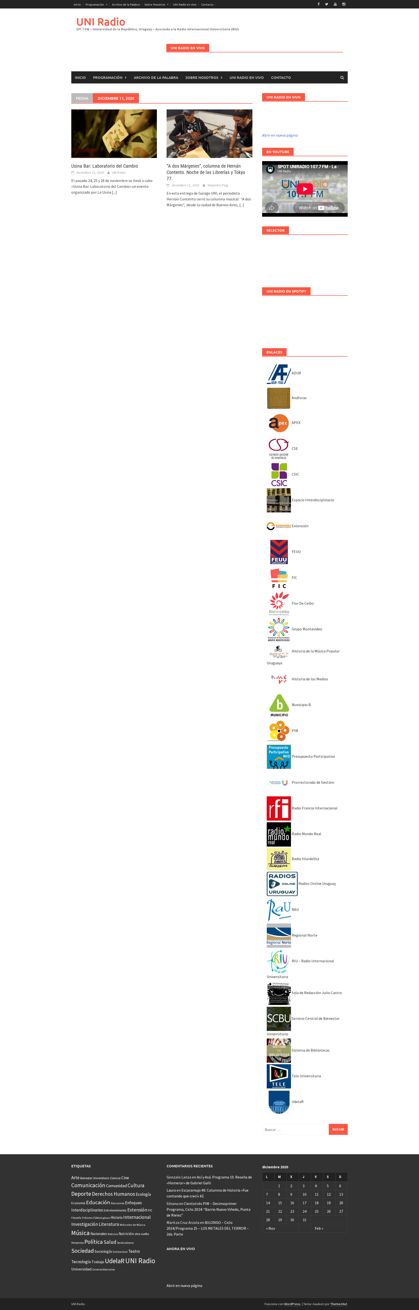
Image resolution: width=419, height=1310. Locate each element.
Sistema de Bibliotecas (310, 1050)
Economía (78, 1203)
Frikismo (87, 1217)
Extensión (299, 525)
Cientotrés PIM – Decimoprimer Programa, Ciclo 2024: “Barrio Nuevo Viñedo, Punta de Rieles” (208, 1209)
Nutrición (126, 1233)
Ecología (143, 1194)
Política (93, 1241)
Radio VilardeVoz (305, 858)
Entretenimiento (115, 1210)
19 (329, 1202)
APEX (295, 422)
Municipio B (301, 704)
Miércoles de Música (132, 1225)
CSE (294, 448)
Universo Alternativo (103, 1269)
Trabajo (97, 1261)
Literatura (109, 1224)
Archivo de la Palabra (126, 4)
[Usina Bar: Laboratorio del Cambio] (114, 133)
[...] (114, 192)
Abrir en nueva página (280, 135)
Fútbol (97, 1217)
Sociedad (82, 1250)
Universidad (81, 1269)
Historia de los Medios (309, 678)
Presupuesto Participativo (313, 756)
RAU (295, 909)
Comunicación (88, 1185)
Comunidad (116, 1185)
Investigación (84, 1224)
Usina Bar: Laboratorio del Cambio (104, 166)
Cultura (136, 1185)
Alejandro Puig (217, 185)
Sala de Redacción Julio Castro (316, 992)
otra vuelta (142, 1234)
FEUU (296, 551)
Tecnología (81, 1261)
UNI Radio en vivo (184, 4)
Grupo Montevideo (306, 628)
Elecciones (117, 1203)
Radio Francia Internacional (314, 808)
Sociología (103, 1251)
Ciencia (115, 1178)
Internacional (137, 1217)
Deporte (81, 1193)
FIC (294, 577)
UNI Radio (100, 21)
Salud (110, 1242)
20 (341, 1202)
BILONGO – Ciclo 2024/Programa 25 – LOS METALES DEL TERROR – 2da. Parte (208, 1228)
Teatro (134, 1251)
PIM (294, 730)
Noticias (113, 1234)
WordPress (292, 1304)
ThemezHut (338, 1304)
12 (329, 1194)
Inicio (77, 4)
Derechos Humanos (113, 1194)
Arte (75, 1177)
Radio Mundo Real (306, 833)
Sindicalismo (125, 1242)
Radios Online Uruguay (317, 883)
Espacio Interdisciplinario (312, 499)
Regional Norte (304, 935)
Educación (98, 1202)
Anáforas (299, 397)
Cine (125, 1177)
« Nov (270, 1228)
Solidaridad (120, 1251)
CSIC (295, 474)
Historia (116, 1217)
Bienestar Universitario (94, 1178)
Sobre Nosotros (155, 4)
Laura (171, 1190)
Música (80, 1233)
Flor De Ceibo (302, 603)
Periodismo (77, 1242)
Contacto (207, 4)
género (106, 1217)
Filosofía (76, 1217)
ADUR (296, 373)
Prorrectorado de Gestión (312, 782)
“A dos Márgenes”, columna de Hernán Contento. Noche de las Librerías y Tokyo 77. (206, 172)
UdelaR (297, 1101)
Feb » (319, 1228)
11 (317, 1194)
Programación (95, 4)
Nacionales (98, 1233)
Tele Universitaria (306, 1075)
